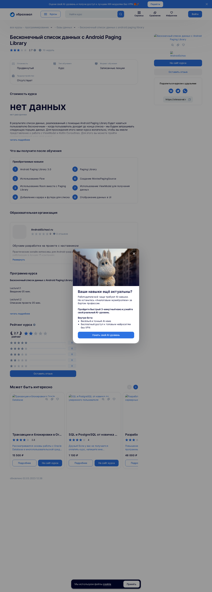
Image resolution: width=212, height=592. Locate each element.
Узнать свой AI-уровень (106, 335)
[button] (134, 254)
